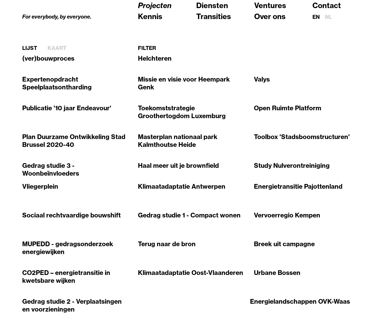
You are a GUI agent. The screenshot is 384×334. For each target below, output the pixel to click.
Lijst (29, 48)
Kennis (150, 16)
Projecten (155, 5)
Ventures (270, 5)
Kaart (57, 48)
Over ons (270, 16)
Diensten (212, 5)
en (316, 17)
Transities (213, 16)
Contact (326, 5)
